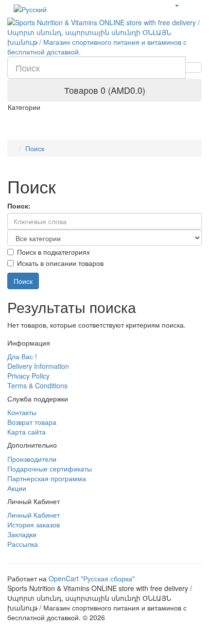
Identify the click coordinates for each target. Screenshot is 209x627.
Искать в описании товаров (60, 263)
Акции (16, 488)
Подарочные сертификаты (49, 468)
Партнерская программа (46, 478)
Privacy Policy (28, 376)
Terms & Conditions (37, 385)
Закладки (21, 534)
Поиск (34, 148)
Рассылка (22, 544)
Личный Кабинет (33, 515)
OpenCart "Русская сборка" (92, 578)
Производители (31, 459)
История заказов (33, 524)
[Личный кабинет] (176, 5)
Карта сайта (26, 431)
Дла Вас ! (22, 356)
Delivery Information (38, 366)
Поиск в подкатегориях (53, 252)
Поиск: (19, 205)
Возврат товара (31, 422)
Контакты (21, 412)
